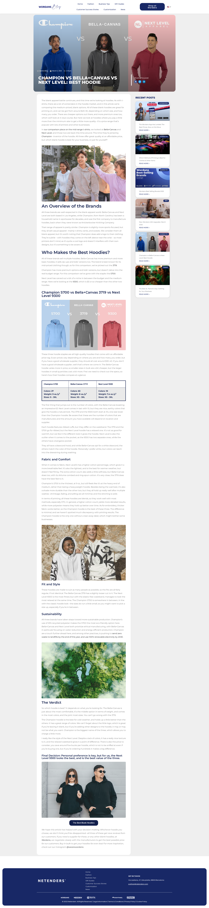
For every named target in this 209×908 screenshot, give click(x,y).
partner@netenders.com (138, 884)
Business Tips (104, 4)
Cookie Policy (141, 901)
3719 (115, 265)
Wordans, (46, 840)
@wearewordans (75, 847)
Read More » (144, 130)
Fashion (91, 4)
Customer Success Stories (87, 9)
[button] (135, 81)
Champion (47, 136)
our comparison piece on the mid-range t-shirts (67, 129)
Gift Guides (119, 4)
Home (80, 4)
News (123, 9)
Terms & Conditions (115, 901)
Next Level (47, 133)
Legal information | (100, 901)
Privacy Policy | (130, 901)
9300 (75, 282)
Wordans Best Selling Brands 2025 (151, 191)
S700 (113, 273)
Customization (110, 9)
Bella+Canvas (110, 129)
